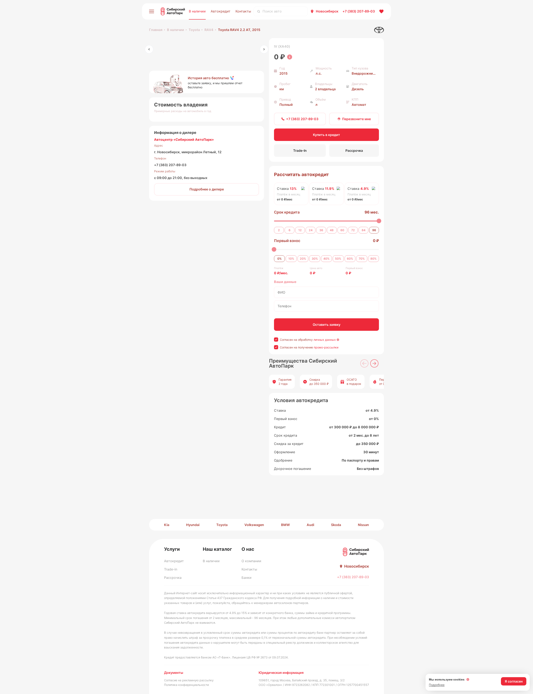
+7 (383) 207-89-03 (170, 165)
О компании (251, 561)
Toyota (194, 30)
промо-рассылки (326, 347)
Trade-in (170, 569)
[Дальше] (374, 363)
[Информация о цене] (289, 56)
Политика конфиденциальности (186, 685)
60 (342, 230)
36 (321, 230)
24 (311, 230)
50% (338, 258)
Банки (247, 577)
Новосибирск (327, 11)
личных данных (325, 339)
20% (303, 258)
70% (362, 258)
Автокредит (220, 11)
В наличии (197, 11)
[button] (206, 82)
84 (363, 230)
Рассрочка (173, 577)
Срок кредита (287, 212)
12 (300, 230)
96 (374, 230)
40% (326, 258)
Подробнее (437, 685)
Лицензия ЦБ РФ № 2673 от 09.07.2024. (260, 657)
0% (279, 258)
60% (350, 258)
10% (291, 258)
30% (315, 258)
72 (353, 230)
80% (373, 258)
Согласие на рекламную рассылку (189, 680)
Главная (155, 30)
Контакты (243, 11)
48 (332, 230)
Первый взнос (287, 240)
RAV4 (208, 30)
